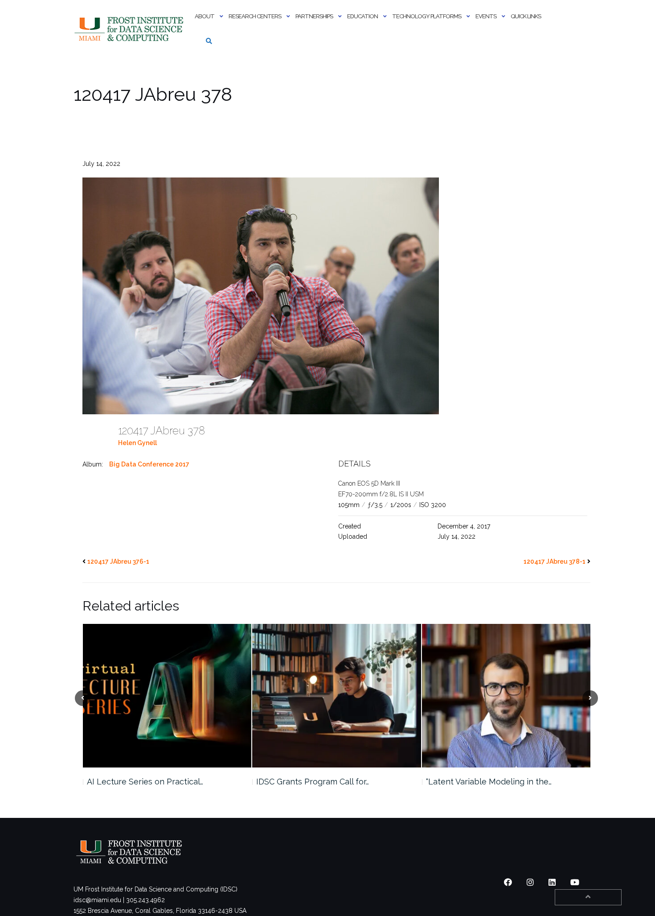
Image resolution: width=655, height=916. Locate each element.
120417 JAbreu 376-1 (118, 561)
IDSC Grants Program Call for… (142, 781)
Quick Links (526, 16)
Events (485, 16)
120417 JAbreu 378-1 (554, 561)
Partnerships (314, 16)
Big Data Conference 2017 (149, 464)
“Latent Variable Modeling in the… (319, 781)
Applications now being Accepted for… (498, 781)
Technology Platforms (426, 16)
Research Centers (255, 16)
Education (362, 16)
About (204, 16)
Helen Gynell (137, 442)
